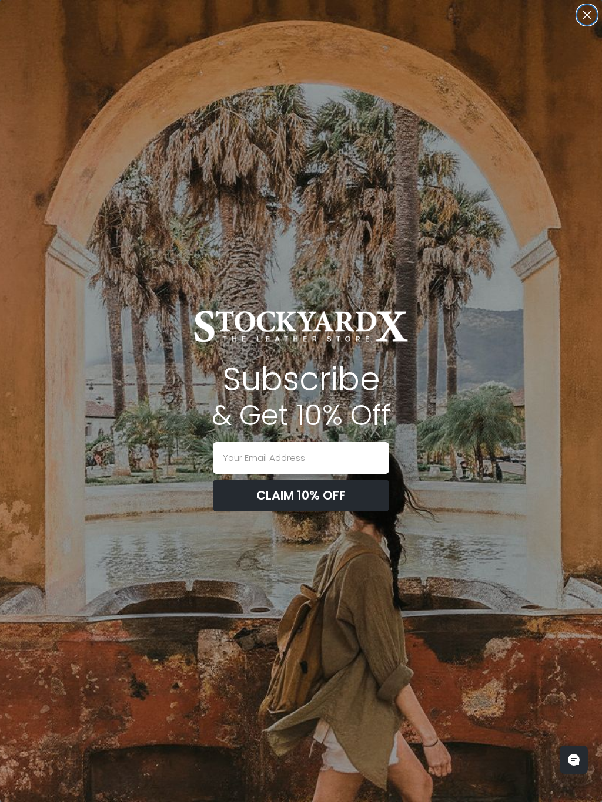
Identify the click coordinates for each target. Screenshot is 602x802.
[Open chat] (574, 760)
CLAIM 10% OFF (301, 495)
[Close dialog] (587, 15)
